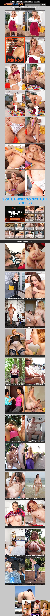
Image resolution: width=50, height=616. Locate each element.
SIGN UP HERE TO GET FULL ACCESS (25, 201)
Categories (20, 1)
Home (12, 1)
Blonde (23, 9)
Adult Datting (28, 1)
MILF (33, 9)
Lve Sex (37, 1)
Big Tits (18, 9)
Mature (28, 9)
